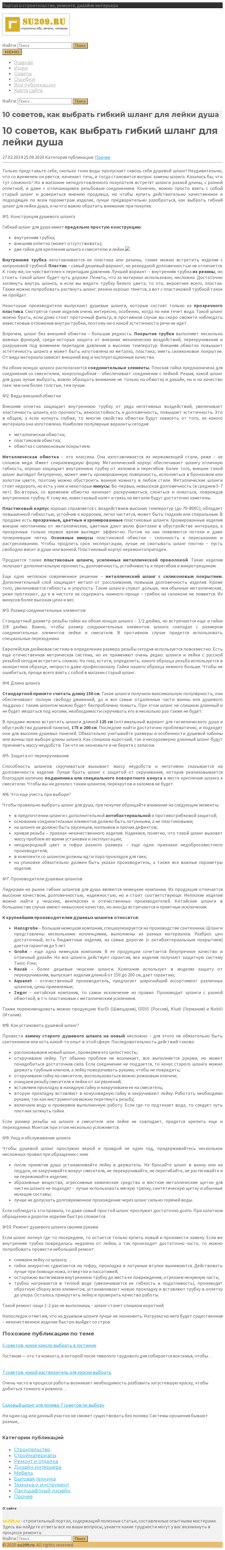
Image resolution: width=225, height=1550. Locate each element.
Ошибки (24, 79)
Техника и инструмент (41, 1485)
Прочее (102, 157)
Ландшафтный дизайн (42, 1490)
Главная (23, 62)
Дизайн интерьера (37, 1467)
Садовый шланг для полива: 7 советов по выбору (53, 1405)
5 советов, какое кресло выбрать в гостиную (49, 1345)
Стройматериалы (35, 1455)
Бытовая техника (35, 1479)
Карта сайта (28, 90)
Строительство (32, 1449)
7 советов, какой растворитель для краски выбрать (56, 1372)
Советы (23, 73)
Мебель (23, 1473)
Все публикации (35, 85)
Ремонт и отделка (36, 1461)
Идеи (21, 68)
